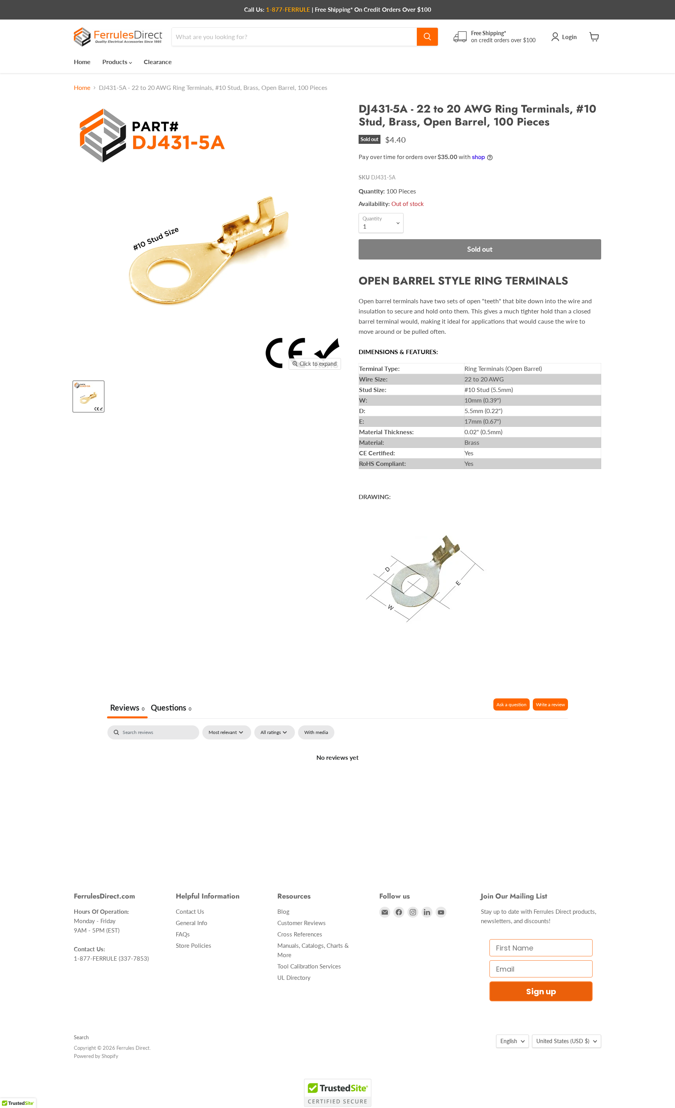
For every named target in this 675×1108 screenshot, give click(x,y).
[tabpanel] (337, 783)
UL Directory (294, 977)
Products (115, 61)
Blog (283, 911)
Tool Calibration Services (309, 966)
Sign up (541, 991)
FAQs (183, 934)
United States (562, 1041)
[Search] (427, 37)
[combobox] (294, 37)
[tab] (171, 708)
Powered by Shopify (96, 1056)
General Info (191, 922)
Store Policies (193, 945)
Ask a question (511, 704)
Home (82, 61)
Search (81, 1037)
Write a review (550, 704)
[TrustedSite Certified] (338, 1093)
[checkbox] (316, 732)
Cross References (299, 934)
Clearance (158, 61)
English (508, 1041)
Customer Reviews (301, 922)
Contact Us (190, 911)
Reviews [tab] (127, 707)
